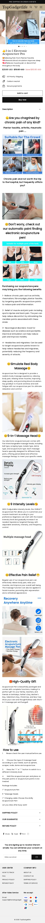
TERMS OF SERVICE (31, 883)
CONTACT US (29, 876)
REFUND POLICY (8, 883)
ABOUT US (27, 872)
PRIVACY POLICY (8, 879)
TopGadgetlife (13, 7)
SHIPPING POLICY (30, 879)
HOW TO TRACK (8, 872)
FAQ (3, 876)
